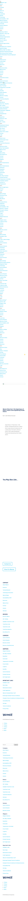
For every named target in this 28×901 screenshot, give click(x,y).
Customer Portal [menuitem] (3, 371)
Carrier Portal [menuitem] (3, 370)
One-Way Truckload (7, 653)
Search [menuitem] (1, 375)
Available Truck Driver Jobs (8, 621)
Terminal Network (6, 590)
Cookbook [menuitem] (2, 357)
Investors (5, 587)
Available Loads (6, 682)
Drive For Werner (9, 569)
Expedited (5, 656)
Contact (4, 605)
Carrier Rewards (6, 640)
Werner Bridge (6, 595)
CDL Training (5, 619)
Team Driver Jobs (6, 626)
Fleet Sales (5, 685)
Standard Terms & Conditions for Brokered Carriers (13, 698)
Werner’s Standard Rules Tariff (9, 693)
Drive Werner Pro (6, 632)
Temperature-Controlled (8, 661)
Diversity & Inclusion (7, 765)
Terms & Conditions (7, 706)
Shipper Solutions (6, 651)
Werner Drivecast (11, 415)
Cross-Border (5, 664)
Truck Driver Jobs (6, 624)
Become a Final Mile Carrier (8, 645)
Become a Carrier (6, 642)
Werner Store (5, 603)
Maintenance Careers (7, 687)
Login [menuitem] (1, 365)
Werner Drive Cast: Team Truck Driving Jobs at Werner (13, 514)
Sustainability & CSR (7, 597)
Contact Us (7, 564)
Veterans (5, 610)
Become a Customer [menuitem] (4, 363)
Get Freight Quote (6, 677)
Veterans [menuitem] (2, 362)
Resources (5, 600)
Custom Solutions (6, 671)
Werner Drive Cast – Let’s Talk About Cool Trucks (13, 492)
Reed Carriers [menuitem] (3, 373)
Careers (4, 608)
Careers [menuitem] (1, 360)
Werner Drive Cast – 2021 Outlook (12, 534)
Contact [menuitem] (1, 358)
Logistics (5, 666)
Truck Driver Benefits (7, 629)
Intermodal (5, 658)
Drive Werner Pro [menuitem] (3, 368)
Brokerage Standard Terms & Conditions (11, 695)
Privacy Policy (5, 708)
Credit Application (6, 690)
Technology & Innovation (8, 592)
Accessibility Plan (6, 700)
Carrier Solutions (6, 637)
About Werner (6, 584)
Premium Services (6, 674)
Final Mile (4, 669)
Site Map (4, 703)
